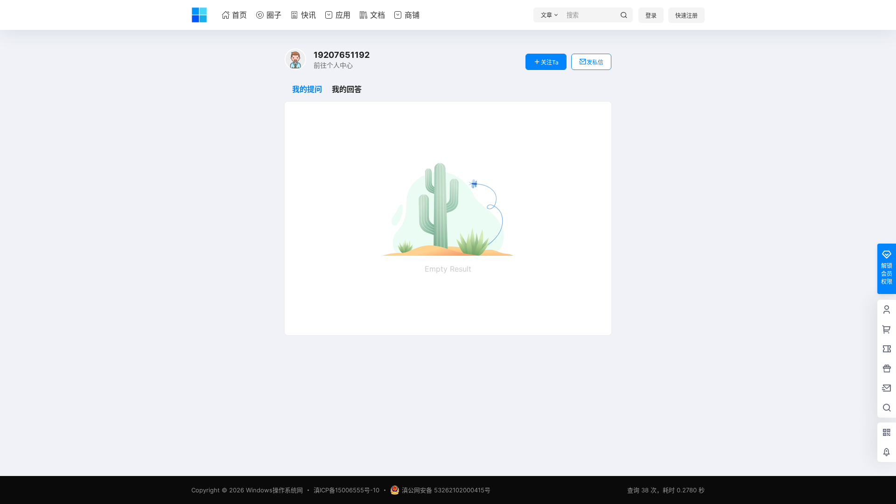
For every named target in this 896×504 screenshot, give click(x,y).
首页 (239, 15)
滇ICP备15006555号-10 (346, 490)
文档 (377, 15)
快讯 (308, 15)
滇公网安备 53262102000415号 (446, 490)
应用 (343, 15)
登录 (651, 15)
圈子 (273, 15)
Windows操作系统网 (273, 490)
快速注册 (686, 15)
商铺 (412, 15)
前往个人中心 (333, 65)
